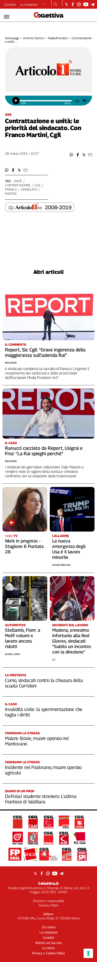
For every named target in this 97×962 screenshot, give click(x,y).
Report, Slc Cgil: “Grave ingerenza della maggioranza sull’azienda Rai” (45, 352)
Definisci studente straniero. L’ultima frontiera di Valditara (41, 798)
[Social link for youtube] (85, 4)
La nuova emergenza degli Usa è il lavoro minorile (69, 549)
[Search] (55, 4)
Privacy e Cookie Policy (48, 953)
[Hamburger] (6, 17)
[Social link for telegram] (93, 4)
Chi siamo (48, 927)
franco (11, 189)
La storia (48, 948)
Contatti (10, 4)
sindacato (29, 189)
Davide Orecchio (61, 565)
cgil (38, 185)
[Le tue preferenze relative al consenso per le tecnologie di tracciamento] (88, 953)
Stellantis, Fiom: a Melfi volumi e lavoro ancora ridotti (22, 638)
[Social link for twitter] (66, 4)
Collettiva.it (48, 883)
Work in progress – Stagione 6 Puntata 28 (24, 546)
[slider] (45, 100)
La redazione (29, 4)
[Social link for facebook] (73, 4)
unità (18, 181)
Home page (12, 38)
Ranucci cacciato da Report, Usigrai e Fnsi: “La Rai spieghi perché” (44, 450)
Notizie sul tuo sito (48, 943)
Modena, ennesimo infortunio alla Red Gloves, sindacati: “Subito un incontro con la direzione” (71, 640)
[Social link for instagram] (79, 4)
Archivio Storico (33, 38)
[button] (71, 155)
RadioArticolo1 (58, 38)
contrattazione (17, 185)
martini (11, 194)
